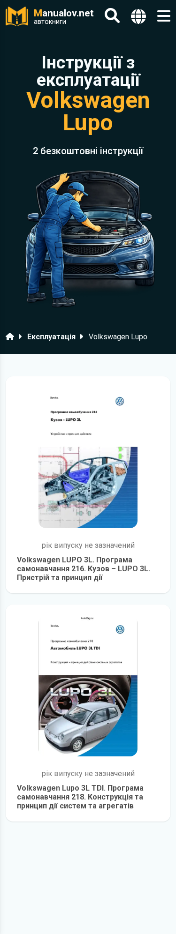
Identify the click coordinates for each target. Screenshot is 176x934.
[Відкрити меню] (163, 16)
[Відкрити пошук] (112, 16)
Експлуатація (51, 336)
